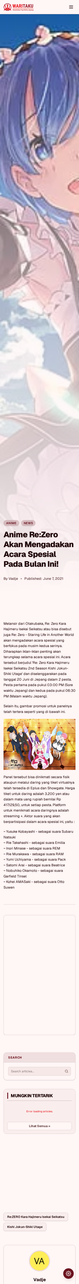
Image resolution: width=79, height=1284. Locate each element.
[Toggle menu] (71, 7)
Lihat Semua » (39, 1126)
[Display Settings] (68, 1273)
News (28, 523)
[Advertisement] (36, 1170)
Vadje (13, 578)
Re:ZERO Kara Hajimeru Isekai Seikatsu (35, 1217)
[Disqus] (39, 975)
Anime (11, 523)
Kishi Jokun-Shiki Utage (25, 1227)
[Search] (66, 1071)
